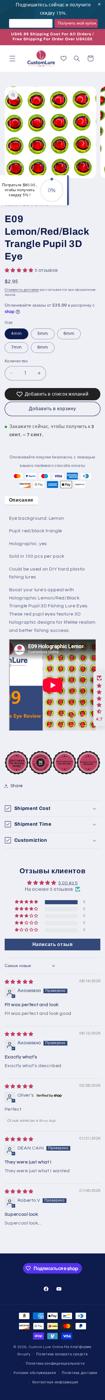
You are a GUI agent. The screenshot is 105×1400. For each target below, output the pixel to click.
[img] (19, 982)
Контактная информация (55, 1382)
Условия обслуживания (34, 1373)
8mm (42, 347)
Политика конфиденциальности (55, 1363)
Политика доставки (79, 1373)
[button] (12, 58)
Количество (16, 361)
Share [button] (16, 786)
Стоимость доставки (22, 289)
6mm (69, 333)
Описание (21, 500)
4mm (16, 333)
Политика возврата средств (62, 1354)
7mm (16, 347)
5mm (42, 333)
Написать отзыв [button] (52, 944)
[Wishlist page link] (63, 58)
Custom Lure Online (46, 1347)
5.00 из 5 (68, 883)
